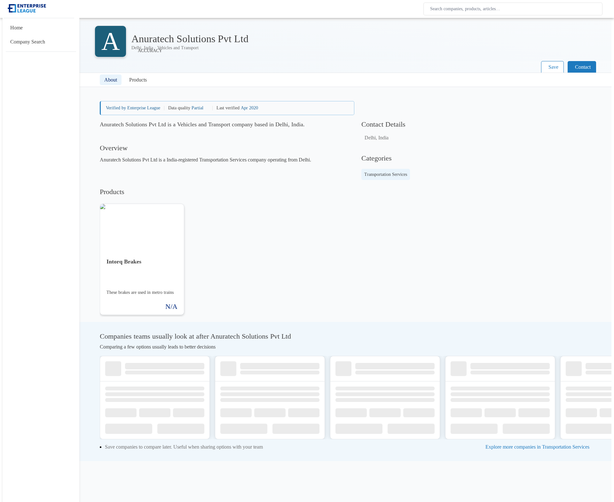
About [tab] (110, 79)
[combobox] (514, 9)
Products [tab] (138, 79)
